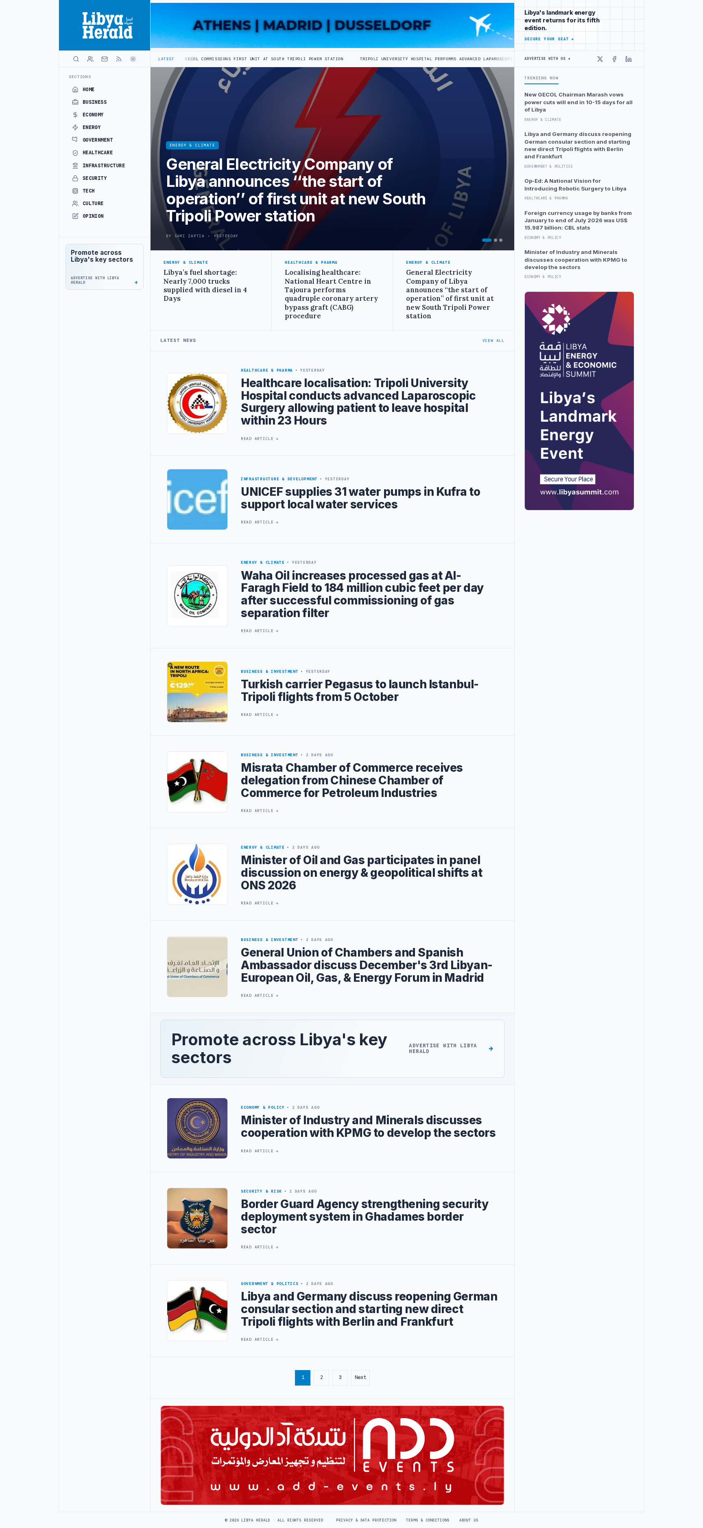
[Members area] (90, 59)
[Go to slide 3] (500, 240)
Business (95, 102)
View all (493, 340)
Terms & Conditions (427, 1520)
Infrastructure (104, 166)
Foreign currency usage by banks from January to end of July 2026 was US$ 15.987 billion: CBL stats (578, 220)
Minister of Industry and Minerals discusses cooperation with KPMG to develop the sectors (575, 259)
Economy (93, 115)
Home (89, 89)
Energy (92, 127)
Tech (89, 191)
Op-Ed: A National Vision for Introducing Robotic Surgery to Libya (575, 184)
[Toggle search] (76, 59)
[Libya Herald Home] (104, 25)
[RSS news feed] (118, 59)
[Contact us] (104, 59)
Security (95, 178)
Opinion (93, 216)
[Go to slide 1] (486, 240)
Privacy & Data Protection (366, 1520)
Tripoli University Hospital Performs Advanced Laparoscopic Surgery (359, 58)
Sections (80, 76)
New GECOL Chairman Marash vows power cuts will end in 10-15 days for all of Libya (578, 102)
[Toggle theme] (133, 59)
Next (360, 1377)
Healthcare (98, 152)
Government (98, 140)
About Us (468, 1520)
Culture (93, 203)
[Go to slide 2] (495, 240)
